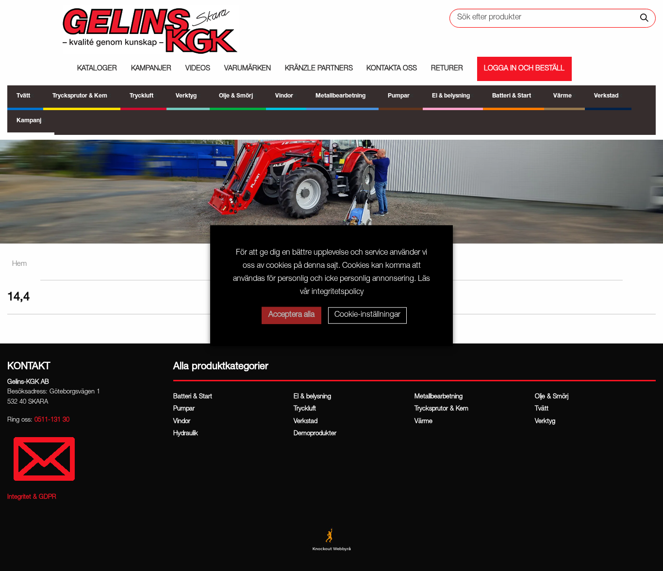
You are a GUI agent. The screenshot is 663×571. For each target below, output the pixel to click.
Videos (197, 68)
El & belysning (312, 397)
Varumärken (247, 68)
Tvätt (541, 409)
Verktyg (545, 422)
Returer (447, 68)
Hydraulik (185, 434)
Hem (19, 264)
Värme (423, 422)
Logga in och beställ (524, 68)
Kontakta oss (391, 68)
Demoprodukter (315, 434)
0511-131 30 (51, 420)
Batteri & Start (192, 397)
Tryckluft (305, 409)
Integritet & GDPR (31, 497)
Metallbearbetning (438, 397)
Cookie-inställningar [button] (367, 315)
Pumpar (184, 409)
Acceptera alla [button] (291, 315)
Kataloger (97, 68)
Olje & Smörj (551, 397)
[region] (331, 192)
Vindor (181, 422)
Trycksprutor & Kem (441, 409)
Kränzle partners (319, 68)
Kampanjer (151, 68)
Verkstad (305, 422)
